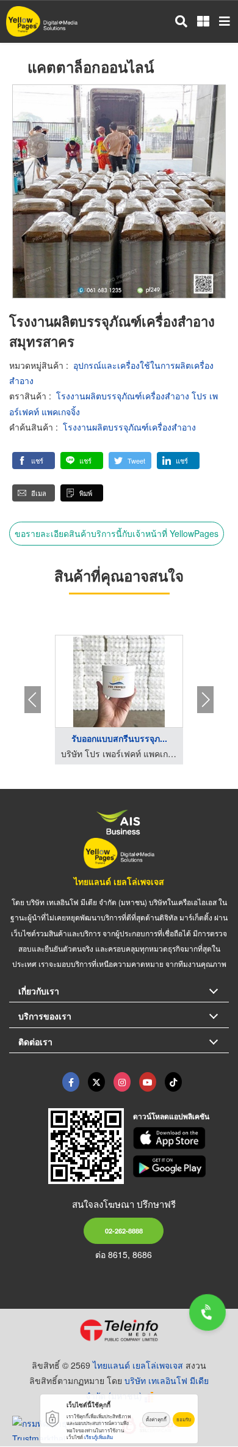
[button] (33, 460)
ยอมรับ (183, 1419)
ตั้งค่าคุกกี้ (156, 1419)
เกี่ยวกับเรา (38, 991)
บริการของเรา (44, 1016)
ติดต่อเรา (35, 1041)
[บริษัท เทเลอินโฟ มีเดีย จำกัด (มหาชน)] (119, 1330)
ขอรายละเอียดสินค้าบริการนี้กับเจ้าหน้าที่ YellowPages (116, 533)
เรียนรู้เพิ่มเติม (98, 1437)
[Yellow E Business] (70, 1082)
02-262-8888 (124, 1230)
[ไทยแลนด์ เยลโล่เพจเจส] (96, 1082)
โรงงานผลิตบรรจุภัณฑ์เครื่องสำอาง (129, 427)
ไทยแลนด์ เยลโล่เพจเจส (119, 881)
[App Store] (181, 1138)
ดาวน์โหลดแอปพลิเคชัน (171, 1116)
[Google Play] (181, 1166)
